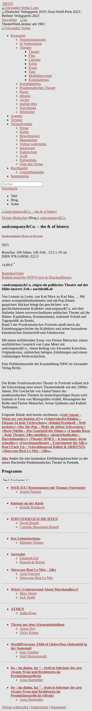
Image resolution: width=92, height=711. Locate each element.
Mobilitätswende (40, 76)
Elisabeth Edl (29, 558)
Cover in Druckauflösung (53, 277)
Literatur (35, 60)
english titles (28, 104)
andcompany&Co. (53, 218)
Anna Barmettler (31, 680)
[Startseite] (16, 28)
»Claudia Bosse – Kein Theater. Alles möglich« (46, 433)
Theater (34, 52)
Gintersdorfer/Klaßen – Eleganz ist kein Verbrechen (41, 421)
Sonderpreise (20, 176)
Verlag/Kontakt (21, 124)
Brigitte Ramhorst (32, 507)
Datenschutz (28, 152)
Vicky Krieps (29, 633)
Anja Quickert (30, 574)
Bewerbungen (30, 136)
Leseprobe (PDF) (23, 277)
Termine (16, 120)
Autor (15, 204)
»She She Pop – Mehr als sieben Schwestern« (51, 427)
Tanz (32, 72)
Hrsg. (15, 200)
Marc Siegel (28, 593)
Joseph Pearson (30, 492)
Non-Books (28, 108)
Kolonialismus (39, 80)
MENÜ (7, 4)
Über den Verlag (31, 164)
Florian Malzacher (14, 218)
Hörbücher (27, 112)
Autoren (16, 116)
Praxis (24, 92)
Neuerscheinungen (33, 39)
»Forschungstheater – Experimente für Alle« (52, 443)
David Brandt (29, 523)
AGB (23, 156)
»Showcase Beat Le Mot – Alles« (26, 451)
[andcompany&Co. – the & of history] (29, 211)
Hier (5, 458)
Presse (24, 128)
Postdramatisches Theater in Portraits (22, 236)
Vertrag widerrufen (33, 144)
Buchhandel (19, 168)
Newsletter (9, 20)
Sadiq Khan (28, 613)
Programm (18, 35)
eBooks (25, 96)
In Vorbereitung (31, 43)
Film (32, 56)
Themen (25, 48)
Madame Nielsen (32, 542)
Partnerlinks (28, 160)
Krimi (33, 64)
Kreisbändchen (30, 84)
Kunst (33, 68)
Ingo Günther (29, 652)
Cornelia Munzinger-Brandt (39, 527)
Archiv (24, 100)
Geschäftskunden (32, 172)
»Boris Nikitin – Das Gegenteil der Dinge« (33, 431)
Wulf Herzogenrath (33, 656)
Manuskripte (28, 140)
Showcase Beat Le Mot (36, 578)
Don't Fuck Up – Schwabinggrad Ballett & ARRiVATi (43, 447)
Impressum (27, 148)
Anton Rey (27, 628)
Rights (24, 132)
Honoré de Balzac (32, 562)
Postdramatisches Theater (37, 88)
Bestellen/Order (13, 273)
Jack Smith (27, 597)
